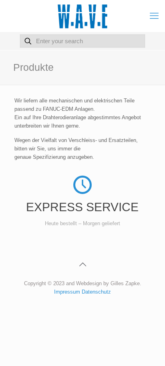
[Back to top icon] (82, 264)
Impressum (68, 292)
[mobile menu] (154, 16)
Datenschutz (96, 292)
